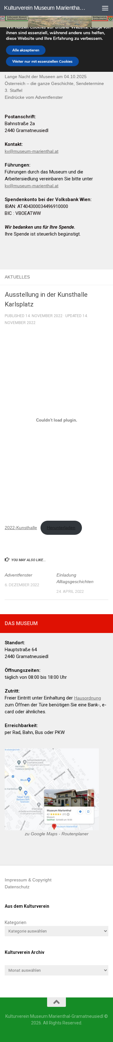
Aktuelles (17, 276)
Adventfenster (18, 574)
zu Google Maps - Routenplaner (57, 833)
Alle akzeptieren (25, 50)
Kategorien (15, 922)
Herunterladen (61, 527)
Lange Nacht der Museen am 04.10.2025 (46, 76)
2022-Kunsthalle (21, 527)
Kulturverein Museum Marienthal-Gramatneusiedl (44, 8)
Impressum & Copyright (28, 879)
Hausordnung (87, 697)
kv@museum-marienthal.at (31, 151)
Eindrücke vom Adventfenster (34, 97)
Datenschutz (17, 886)
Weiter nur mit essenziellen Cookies (42, 61)
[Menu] (105, 8)
